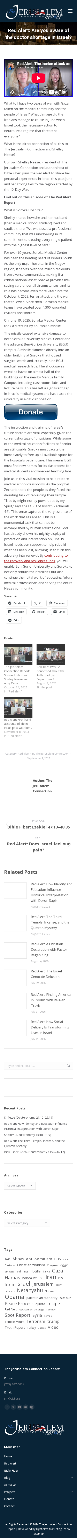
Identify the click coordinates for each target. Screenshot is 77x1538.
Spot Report (17, 1315)
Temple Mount (14, 1322)
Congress (52, 1265)
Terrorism (35, 1321)
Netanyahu (30, 1290)
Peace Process (19, 1303)
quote (40, 1303)
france (46, 1271)
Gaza (57, 1270)
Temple (48, 1315)
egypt (64, 1265)
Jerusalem (43, 1283)
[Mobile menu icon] (70, 11)
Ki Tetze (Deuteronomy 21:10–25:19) (28, 1117)
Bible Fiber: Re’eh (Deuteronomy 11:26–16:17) (34, 1152)
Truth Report (15, 1327)
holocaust (29, 1278)
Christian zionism (31, 1265)
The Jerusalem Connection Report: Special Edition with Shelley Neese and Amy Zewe (17, 675)
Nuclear (49, 1291)
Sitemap (38, 1533)
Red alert (23, 753)
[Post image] (15, 890)
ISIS (60, 1278)
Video (53, 1327)
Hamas (12, 1277)
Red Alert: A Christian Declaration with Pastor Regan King (49, 949)
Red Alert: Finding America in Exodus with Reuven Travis (51, 1000)
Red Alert (11, 1309)
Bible (66, 1259)
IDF (41, 1278)
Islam (9, 1284)
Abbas (18, 1258)
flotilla (35, 1271)
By (50, 753)
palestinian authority (41, 1298)
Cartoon (10, 1265)
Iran (50, 1277)
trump (53, 1321)
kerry (59, 1284)
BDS (57, 1259)
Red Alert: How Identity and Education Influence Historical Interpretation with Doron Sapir (51, 892)
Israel (23, 1283)
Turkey (31, 1328)
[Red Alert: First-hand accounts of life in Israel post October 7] (18, 707)
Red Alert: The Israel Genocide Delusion (46, 974)
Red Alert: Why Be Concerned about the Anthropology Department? (51, 673)
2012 (7, 1259)
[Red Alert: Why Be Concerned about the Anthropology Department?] (51, 654)
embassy (9, 1271)
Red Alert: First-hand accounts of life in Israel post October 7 (18, 724)
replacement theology (31, 1309)
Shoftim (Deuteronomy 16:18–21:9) (27, 1135)
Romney (50, 1309)
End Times (22, 1271)
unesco (42, 1327)
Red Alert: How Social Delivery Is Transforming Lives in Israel (50, 1027)
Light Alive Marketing (49, 1529)
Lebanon (10, 1291)
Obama (14, 1296)
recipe (53, 1303)
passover (65, 1297)
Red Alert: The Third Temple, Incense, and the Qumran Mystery (50, 922)
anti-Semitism (39, 1258)
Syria (37, 1315)
